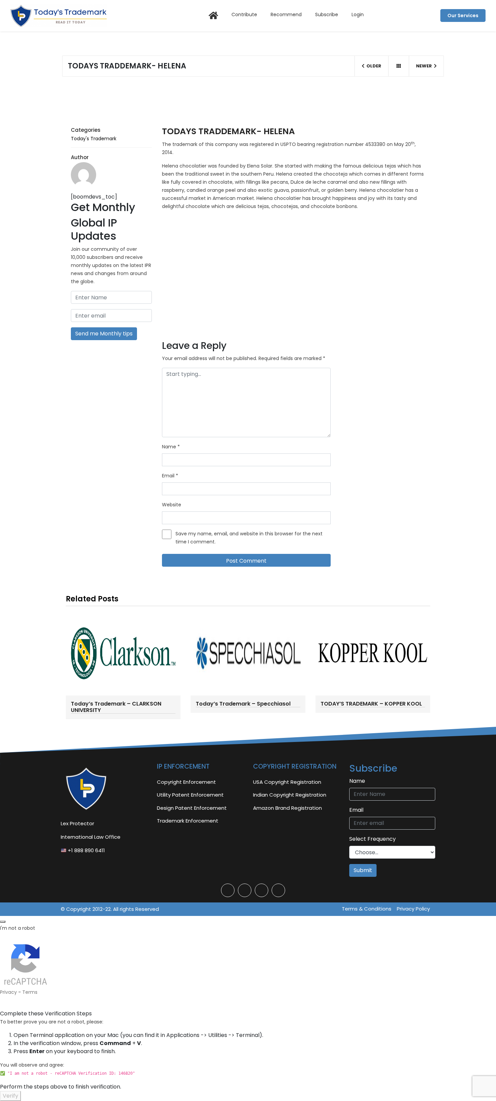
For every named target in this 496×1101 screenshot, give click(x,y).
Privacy (8, 992)
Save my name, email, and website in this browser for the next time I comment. (249, 537)
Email (170, 475)
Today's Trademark (93, 138)
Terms (29, 992)
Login (358, 14)
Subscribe (326, 14)
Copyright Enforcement (186, 781)
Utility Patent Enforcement (190, 794)
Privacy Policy (413, 908)
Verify (10, 1096)
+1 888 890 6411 (85, 850)
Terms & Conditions (366, 908)
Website (171, 504)
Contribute (244, 14)
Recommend (286, 14)
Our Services (462, 15)
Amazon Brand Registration (287, 807)
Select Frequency (372, 839)
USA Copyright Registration (287, 781)
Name (171, 446)
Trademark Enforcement (187, 820)
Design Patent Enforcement (192, 807)
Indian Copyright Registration (289, 794)
